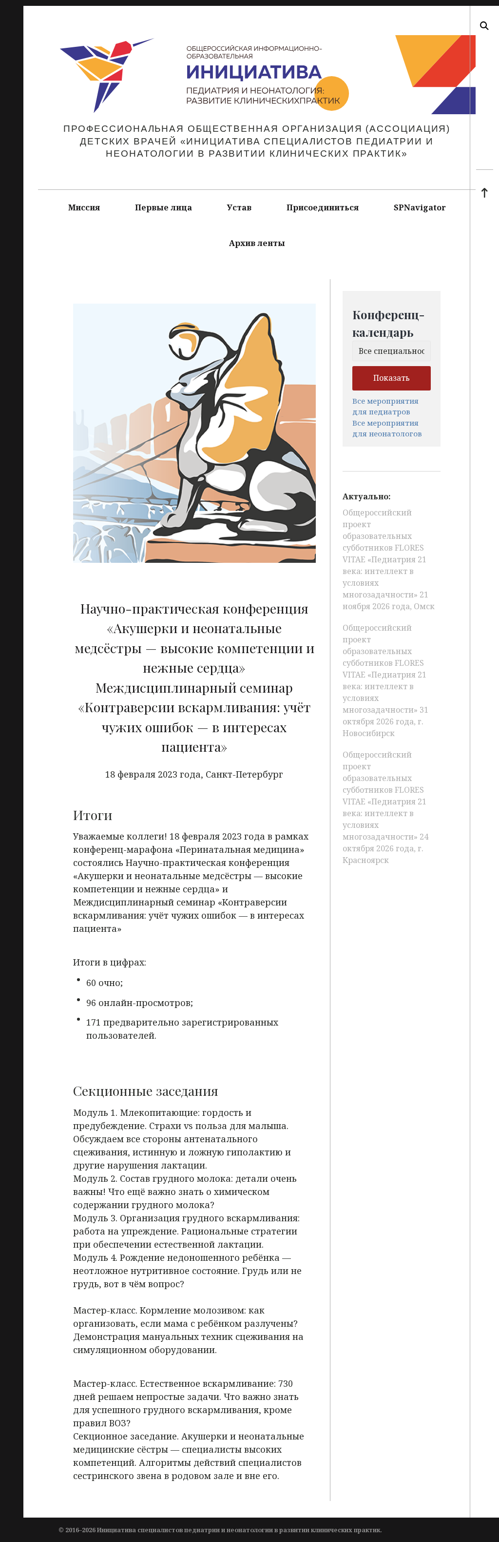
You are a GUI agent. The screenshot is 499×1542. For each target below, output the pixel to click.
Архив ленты (257, 243)
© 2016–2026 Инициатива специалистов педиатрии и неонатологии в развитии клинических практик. (220, 1530)
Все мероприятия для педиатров (385, 406)
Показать (391, 377)
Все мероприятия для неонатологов (387, 428)
